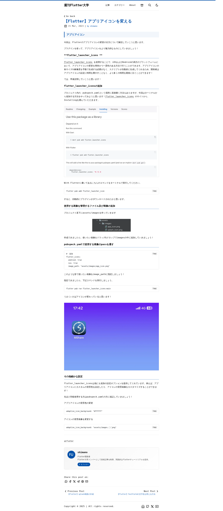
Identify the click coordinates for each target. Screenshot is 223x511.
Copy (154, 191)
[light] (157, 5)
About (132, 5)
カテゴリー (119, 5)
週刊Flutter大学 (76, 5)
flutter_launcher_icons (78, 62)
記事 (108, 5)
